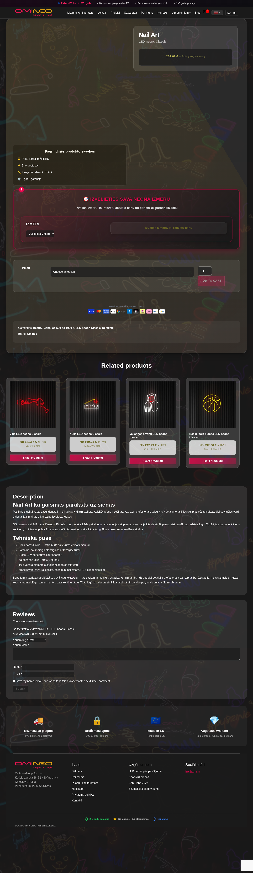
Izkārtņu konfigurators (80, 12)
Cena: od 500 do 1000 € (59, 327)
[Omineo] (33, 12)
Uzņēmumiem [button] (180, 12)
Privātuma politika (83, 794)
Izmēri (32, 224)
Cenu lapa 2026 (138, 782)
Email (17, 674)
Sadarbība (130, 12)
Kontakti (162, 12)
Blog (198, 12)
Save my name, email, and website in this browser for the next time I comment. (63, 681)
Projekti (115, 12)
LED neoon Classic (88, 327)
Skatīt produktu (33, 457)
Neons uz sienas (139, 777)
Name (17, 666)
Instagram (192, 771)
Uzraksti (107, 327)
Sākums (77, 771)
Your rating (20, 640)
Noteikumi (78, 788)
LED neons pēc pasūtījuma (145, 771)
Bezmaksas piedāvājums (144, 788)
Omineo (32, 333)
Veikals (102, 12)
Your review (21, 645)
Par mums (147, 12)
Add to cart (211, 280)
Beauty (37, 327)
